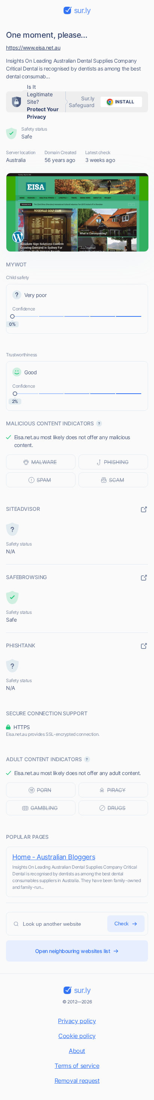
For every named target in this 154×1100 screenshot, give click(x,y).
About (77, 1050)
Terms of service (77, 1065)
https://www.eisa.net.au (33, 47)
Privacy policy (77, 1021)
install (124, 101)
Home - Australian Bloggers (53, 857)
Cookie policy (77, 1036)
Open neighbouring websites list (72, 951)
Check (121, 923)
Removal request (77, 1080)
